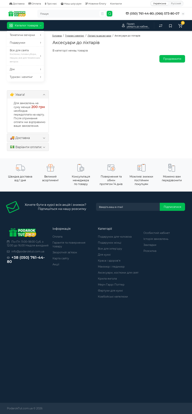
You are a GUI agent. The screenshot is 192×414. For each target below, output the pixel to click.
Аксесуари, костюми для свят (118, 272)
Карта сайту (60, 258)
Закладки (149, 245)
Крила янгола (107, 278)
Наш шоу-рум (72, 3)
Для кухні (104, 254)
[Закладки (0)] (170, 25)
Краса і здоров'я (109, 260)
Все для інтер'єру (110, 248)
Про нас (51, 3)
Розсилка (149, 251)
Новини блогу (97, 3)
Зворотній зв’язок (64, 252)
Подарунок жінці (109, 242)
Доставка (18, 3)
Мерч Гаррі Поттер (111, 284)
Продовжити (172, 58)
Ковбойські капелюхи (113, 296)
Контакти (116, 3)
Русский (176, 3)
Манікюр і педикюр (111, 266)
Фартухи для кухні (110, 290)
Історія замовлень (155, 239)
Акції (55, 264)
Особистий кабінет (156, 233)
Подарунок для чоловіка (115, 236)
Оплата (36, 3)
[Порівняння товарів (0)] (161, 25)
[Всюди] (102, 14)
